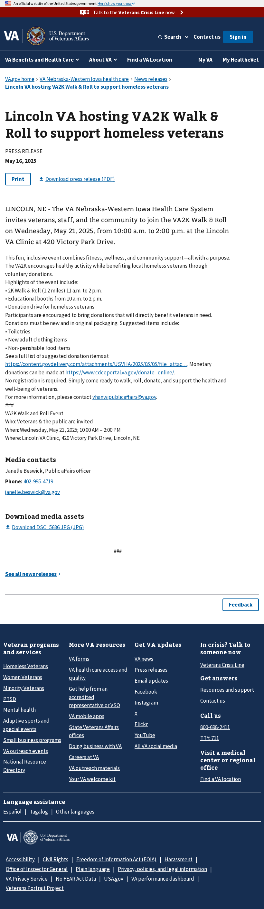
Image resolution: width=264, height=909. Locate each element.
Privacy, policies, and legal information (162, 869)
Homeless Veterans (25, 666)
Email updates (151, 680)
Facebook (146, 691)
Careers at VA (84, 757)
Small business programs (32, 740)
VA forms (79, 658)
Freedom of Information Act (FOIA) (116, 859)
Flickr (141, 724)
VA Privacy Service (27, 878)
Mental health (19, 709)
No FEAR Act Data (76, 878)
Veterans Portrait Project (35, 888)
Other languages (75, 811)
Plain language (93, 869)
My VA (205, 59)
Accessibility (20, 859)
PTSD (9, 699)
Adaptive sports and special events (26, 724)
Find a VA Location (149, 59)
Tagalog (39, 811)
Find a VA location (220, 779)
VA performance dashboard (162, 878)
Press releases (151, 669)
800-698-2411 (215, 727)
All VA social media (156, 746)
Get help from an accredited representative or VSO (94, 697)
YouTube (145, 735)
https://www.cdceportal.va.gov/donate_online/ (119, 372)
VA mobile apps (86, 716)
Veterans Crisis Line (222, 664)
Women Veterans (22, 677)
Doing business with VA (95, 746)
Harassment (179, 859)
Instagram (146, 702)
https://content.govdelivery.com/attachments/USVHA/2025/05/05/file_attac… (96, 364)
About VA (100, 59)
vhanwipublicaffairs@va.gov (124, 396)
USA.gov (113, 878)
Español (12, 811)
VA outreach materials (94, 768)
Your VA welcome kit (92, 779)
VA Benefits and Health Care (39, 59)
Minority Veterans (23, 688)
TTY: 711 (209, 738)
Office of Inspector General (37, 869)
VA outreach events (25, 751)
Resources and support (227, 689)
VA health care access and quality (98, 673)
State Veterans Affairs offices (94, 731)
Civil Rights (55, 859)
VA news (144, 658)
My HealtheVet (241, 59)
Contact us (207, 36)
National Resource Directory (24, 765)
